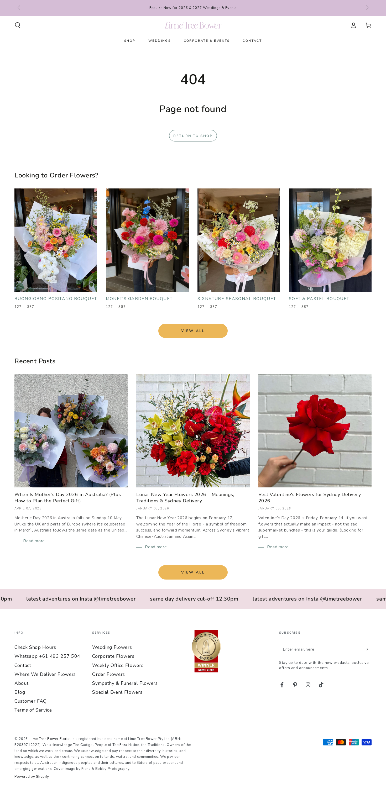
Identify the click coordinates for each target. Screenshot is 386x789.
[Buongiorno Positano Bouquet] (55, 240)
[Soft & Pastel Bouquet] (330, 240)
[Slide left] (19, 8)
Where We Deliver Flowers (45, 674)
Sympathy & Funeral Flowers (125, 683)
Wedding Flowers (112, 647)
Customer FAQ (30, 701)
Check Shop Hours (35, 647)
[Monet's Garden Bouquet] (147, 240)
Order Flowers (108, 674)
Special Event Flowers (117, 692)
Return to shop (192, 136)
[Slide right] (367, 8)
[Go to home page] (193, 25)
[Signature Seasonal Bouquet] (238, 240)
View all (193, 330)
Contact (22, 665)
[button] (17, 25)
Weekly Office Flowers (117, 665)
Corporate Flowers (113, 656)
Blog (19, 692)
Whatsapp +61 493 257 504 (47, 656)
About (21, 683)
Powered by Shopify (31, 776)
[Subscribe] (368, 649)
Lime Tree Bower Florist (50, 739)
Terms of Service (33, 710)
